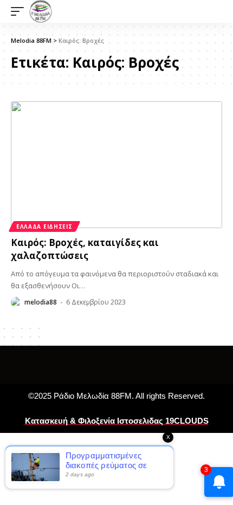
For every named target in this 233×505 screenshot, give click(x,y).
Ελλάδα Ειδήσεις (44, 226)
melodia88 (40, 302)
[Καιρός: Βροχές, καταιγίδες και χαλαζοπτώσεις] (116, 164)
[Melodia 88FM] (40, 11)
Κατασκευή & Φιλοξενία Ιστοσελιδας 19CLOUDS (117, 420)
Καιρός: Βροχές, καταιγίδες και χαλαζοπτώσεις (85, 249)
